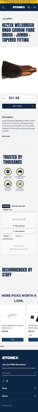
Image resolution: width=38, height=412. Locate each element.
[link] (12, 316)
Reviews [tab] (6, 236)
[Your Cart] (35, 7)
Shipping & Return (18, 206)
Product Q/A (7, 210)
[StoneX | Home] (19, 7)
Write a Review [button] (20, 226)
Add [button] (12, 339)
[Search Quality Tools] (29, 7)
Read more (6, 136)
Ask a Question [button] (20, 231)
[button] (32, 317)
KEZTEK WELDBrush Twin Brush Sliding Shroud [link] (12, 327)
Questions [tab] (19, 236)
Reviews (6, 206)
